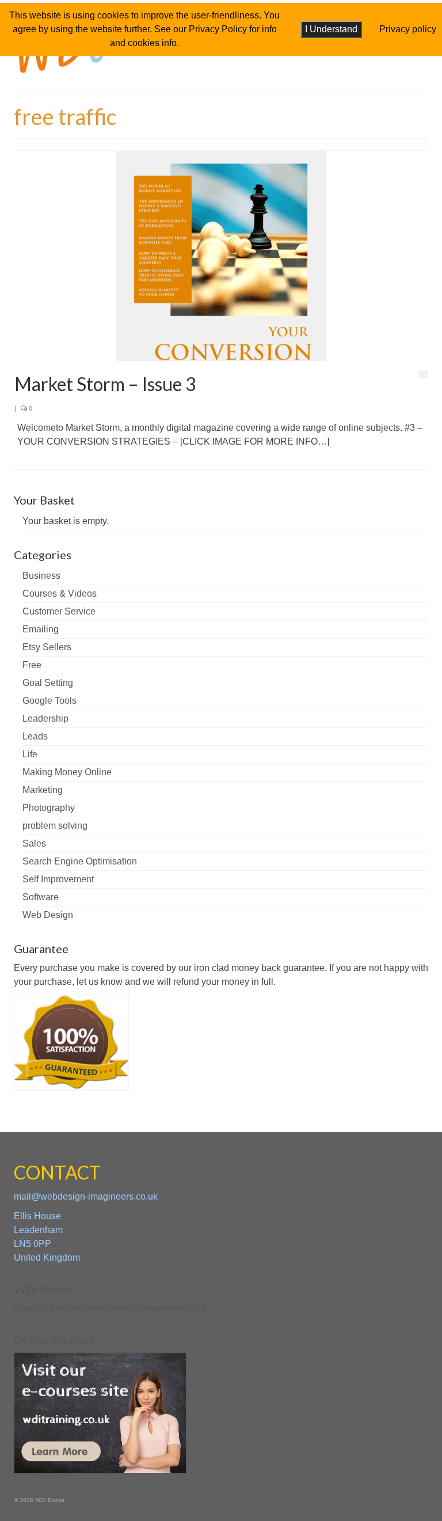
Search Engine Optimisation (79, 861)
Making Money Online (67, 772)
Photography (48, 808)
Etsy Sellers (46, 647)
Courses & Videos (59, 593)
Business (41, 576)
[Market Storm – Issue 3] (221, 255)
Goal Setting (47, 683)
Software (40, 897)
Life (29, 754)
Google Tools (49, 700)
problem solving (54, 825)
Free (31, 665)
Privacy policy (407, 29)
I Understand (331, 29)
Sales (34, 843)
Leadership (45, 718)
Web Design (47, 915)
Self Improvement (58, 879)
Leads (35, 736)
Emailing (40, 629)
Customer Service (59, 611)
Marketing (42, 790)
